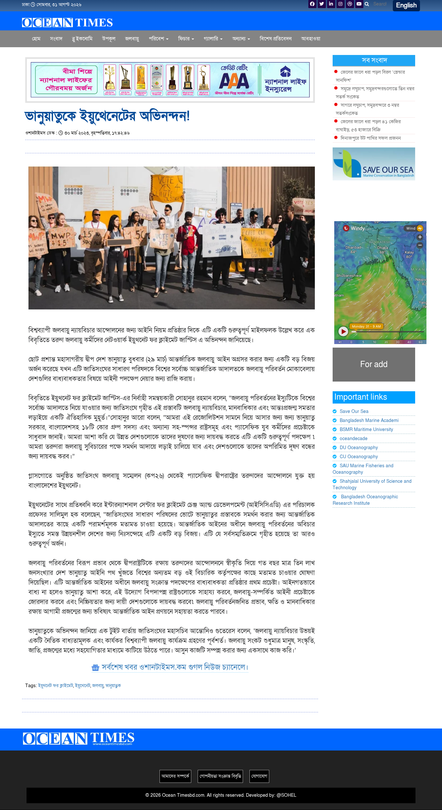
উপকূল (109, 38)
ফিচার (184, 38)
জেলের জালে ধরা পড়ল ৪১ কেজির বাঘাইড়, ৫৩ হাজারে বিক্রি (368, 125)
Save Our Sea (354, 411)
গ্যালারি (211, 38)
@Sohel (286, 795)
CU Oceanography (359, 457)
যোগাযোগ (259, 776)
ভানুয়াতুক (113, 686)
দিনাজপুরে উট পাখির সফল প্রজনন (371, 138)
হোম (36, 38)
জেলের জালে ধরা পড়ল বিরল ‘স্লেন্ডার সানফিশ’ (370, 76)
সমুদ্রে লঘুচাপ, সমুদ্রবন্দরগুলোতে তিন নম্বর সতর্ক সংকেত (375, 92)
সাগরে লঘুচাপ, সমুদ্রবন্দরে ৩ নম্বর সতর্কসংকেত (367, 109)
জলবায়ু (132, 38)
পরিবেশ (157, 38)
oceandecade (354, 439)
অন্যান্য (239, 38)
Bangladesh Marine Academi (369, 420)
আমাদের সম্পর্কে (175, 776)
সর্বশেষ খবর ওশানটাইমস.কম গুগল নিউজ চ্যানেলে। (174, 667)
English (406, 5)
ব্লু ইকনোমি (82, 38)
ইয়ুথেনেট (82, 686)
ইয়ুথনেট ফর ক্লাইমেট (55, 686)
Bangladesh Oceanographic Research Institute (365, 500)
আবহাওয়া (310, 38)
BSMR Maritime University (366, 430)
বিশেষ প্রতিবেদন (276, 38)
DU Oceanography (359, 448)
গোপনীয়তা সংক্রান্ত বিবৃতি (220, 776)
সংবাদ (56, 38)
